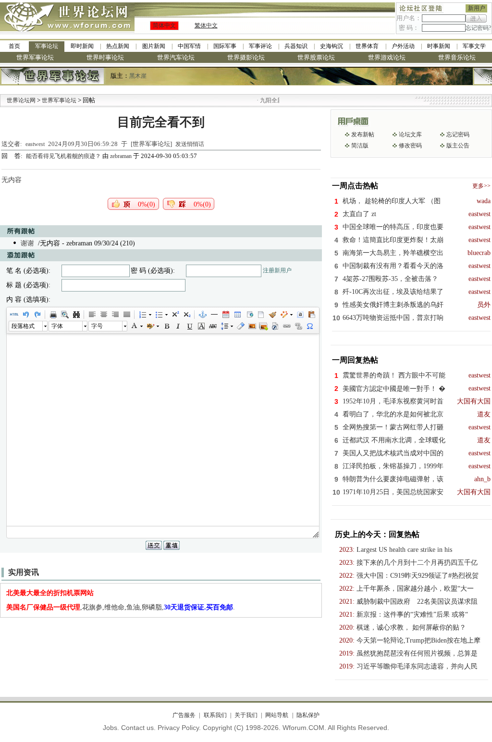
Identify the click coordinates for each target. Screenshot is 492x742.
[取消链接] (298, 326)
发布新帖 (362, 134)
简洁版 (360, 145)
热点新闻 (117, 46)
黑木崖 (138, 76)
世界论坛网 (21, 100)
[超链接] (286, 326)
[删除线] (212, 326)
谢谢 (27, 243)
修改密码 (410, 145)
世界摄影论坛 (246, 57)
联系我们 (215, 715)
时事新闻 (438, 46)
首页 (14, 46)
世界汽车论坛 (176, 57)
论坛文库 (410, 134)
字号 (97, 326)
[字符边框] (201, 326)
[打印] (53, 314)
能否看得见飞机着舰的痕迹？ (64, 156)
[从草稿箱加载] (311, 314)
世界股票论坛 (316, 57)
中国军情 (189, 46)
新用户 (476, 8)
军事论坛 (46, 46)
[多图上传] (263, 326)
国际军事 (224, 46)
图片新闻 (153, 46)
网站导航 (276, 715)
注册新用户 (277, 270)
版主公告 (457, 145)
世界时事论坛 (105, 57)
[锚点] (202, 314)
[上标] (175, 314)
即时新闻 (82, 46)
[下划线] (189, 326)
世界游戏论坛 (387, 57)
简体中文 (164, 25)
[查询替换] (76, 314)
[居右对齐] (115, 314)
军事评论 (260, 46)
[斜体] (178, 326)
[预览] (64, 314)
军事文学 (474, 46)
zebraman (121, 156)
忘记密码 (457, 134)
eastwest (35, 144)
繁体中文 (206, 25)
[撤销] (25, 314)
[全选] (300, 314)
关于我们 (246, 715)
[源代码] (14, 314)
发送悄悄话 (189, 144)
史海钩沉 (331, 46)
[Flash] (275, 326)
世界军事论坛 (35, 57)
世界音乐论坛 (457, 57)
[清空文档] (260, 314)
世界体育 (367, 46)
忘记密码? (478, 27)
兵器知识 (296, 46)
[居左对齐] (92, 314)
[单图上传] (252, 326)
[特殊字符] (309, 326)
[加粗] (166, 326)
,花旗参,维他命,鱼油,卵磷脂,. (120, 607)
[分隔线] (214, 314)
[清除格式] (240, 326)
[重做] (37, 314)
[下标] (186, 314)
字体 (57, 326)
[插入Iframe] (249, 314)
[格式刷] (272, 314)
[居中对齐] (103, 314)
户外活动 (403, 46)
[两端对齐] (126, 314)
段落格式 (23, 326)
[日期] (225, 314)
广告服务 (184, 715)
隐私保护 (307, 715)
